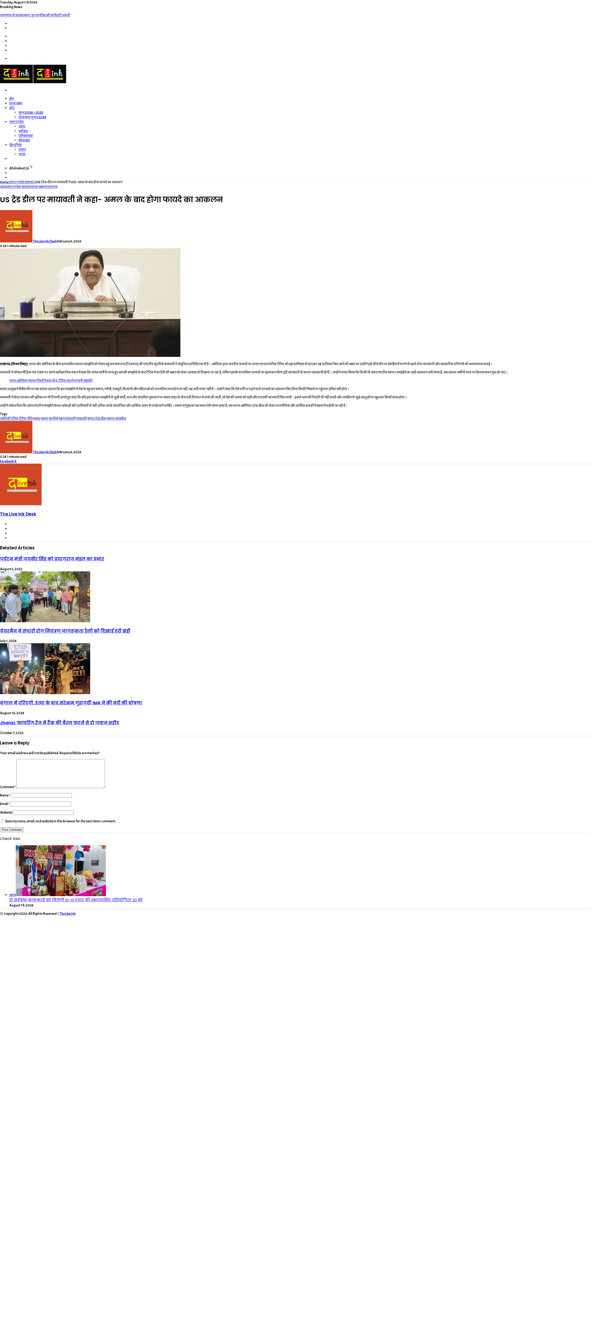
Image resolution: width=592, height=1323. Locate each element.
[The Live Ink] (33, 82)
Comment (8, 787)
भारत (21, 154)
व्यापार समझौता (116, 418)
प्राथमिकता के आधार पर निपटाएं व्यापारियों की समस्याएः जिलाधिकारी (43, 15)
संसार (22, 149)
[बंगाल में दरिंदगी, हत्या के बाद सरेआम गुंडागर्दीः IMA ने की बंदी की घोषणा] (45, 693)
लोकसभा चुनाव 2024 (32, 117)
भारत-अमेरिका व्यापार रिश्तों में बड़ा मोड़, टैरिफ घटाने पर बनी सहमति (50, 380)
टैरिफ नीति (26, 418)
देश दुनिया (15, 145)
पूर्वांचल (23, 131)
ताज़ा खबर (15, 103)
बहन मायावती (67, 418)
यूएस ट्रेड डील (96, 418)
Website (6, 812)
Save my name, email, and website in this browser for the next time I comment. (60, 821)
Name (5, 795)
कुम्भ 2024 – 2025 (30, 112)
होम (11, 98)
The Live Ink (67, 913)
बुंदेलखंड (24, 140)
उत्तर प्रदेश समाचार (22, 182)
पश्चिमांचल (25, 135)
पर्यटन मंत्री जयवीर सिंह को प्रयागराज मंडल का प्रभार (52, 559)
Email (4, 804)
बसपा (36, 418)
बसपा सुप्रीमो (49, 418)
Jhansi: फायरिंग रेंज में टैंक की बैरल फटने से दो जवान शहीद (59, 723)
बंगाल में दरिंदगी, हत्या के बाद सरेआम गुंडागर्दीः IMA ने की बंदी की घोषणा (71, 703)
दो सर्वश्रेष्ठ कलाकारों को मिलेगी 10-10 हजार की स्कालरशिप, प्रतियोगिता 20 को (76, 900)
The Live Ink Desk (45, 241)
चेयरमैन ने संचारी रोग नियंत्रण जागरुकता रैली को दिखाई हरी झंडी (65, 631)
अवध (21, 126)
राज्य (54, 186)
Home (4, 182)
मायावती (81, 418)
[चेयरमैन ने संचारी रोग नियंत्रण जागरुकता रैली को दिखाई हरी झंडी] (45, 621)
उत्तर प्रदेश (16, 121)
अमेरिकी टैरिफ (9, 418)
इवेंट (12, 108)
